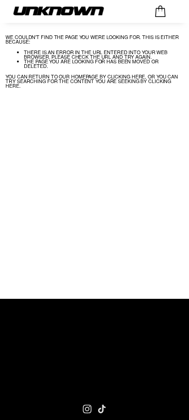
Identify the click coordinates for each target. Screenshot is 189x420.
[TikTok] (101, 409)
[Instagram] (87, 409)
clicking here (126, 76)
